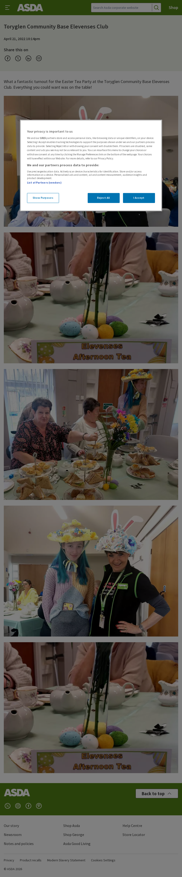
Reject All (103, 197)
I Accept (139, 197)
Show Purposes (43, 197)
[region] (91, 165)
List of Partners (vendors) (44, 182)
